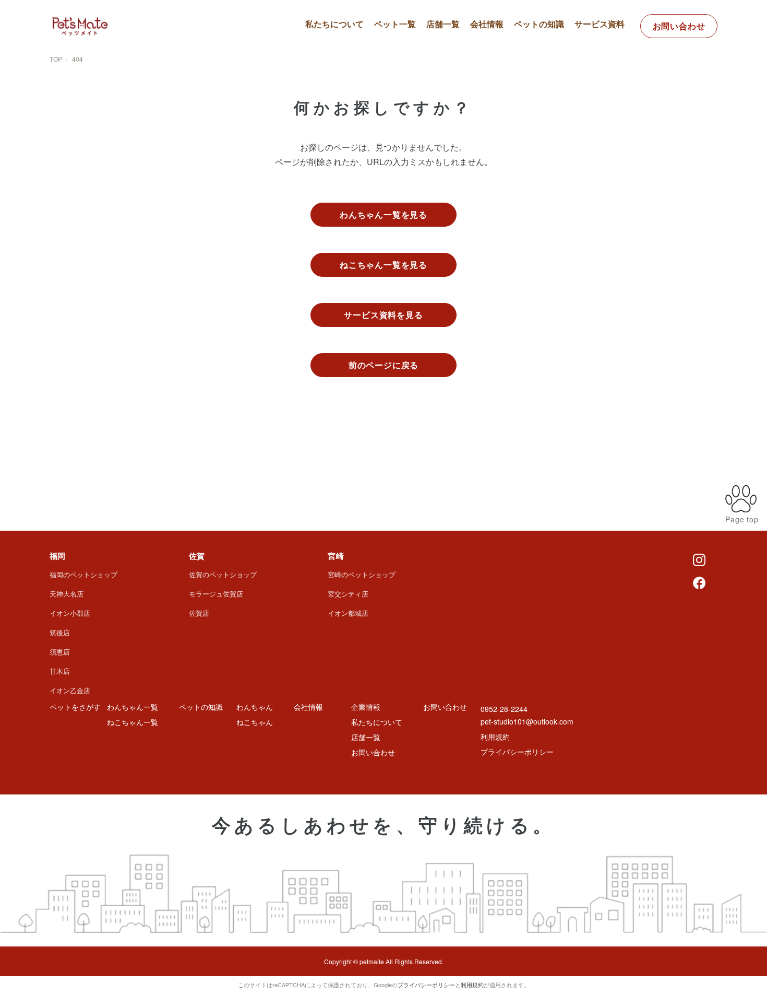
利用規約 (495, 736)
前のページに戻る (383, 365)
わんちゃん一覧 (411, 52)
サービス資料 (599, 24)
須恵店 (60, 652)
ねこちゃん (254, 722)
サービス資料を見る (383, 315)
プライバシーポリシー (517, 751)
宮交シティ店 (348, 594)
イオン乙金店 (70, 690)
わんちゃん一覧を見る (383, 214)
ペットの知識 (539, 24)
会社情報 (487, 24)
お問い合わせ (679, 26)
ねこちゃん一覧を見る (383, 265)
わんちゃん (254, 706)
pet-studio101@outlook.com (527, 721)
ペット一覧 (395, 24)
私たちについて (334, 24)
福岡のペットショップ (83, 574)
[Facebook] (699, 582)
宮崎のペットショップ (362, 574)
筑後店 (60, 632)
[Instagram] (699, 559)
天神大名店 (66, 594)
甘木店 (60, 671)
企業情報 (365, 706)
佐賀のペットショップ (223, 574)
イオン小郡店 (70, 613)
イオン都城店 (348, 613)
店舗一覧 (443, 24)
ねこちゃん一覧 (411, 71)
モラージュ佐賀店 (216, 594)
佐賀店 (199, 613)
